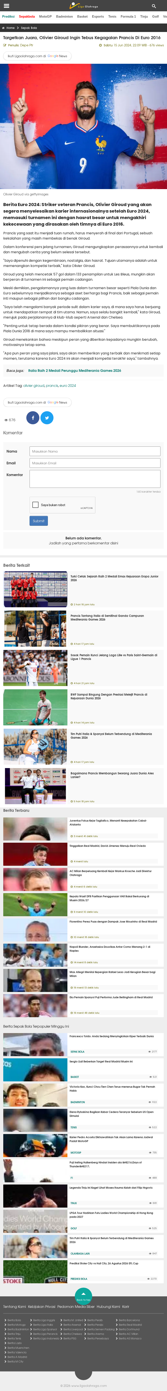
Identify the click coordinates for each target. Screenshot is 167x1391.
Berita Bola (14, 1320)
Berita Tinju (14, 1334)
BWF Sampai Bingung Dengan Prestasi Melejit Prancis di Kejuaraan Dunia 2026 (109, 696)
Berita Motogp (17, 1325)
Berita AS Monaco (130, 1338)
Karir (125, 1306)
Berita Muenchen (18, 1348)
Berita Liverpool (73, 1329)
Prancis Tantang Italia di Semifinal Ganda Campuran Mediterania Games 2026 (107, 617)
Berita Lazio (15, 1343)
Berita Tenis (14, 1338)
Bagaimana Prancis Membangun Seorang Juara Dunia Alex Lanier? (112, 775)
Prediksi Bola (79, 1279)
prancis (52, 385)
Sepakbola (27, 16)
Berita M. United (73, 1320)
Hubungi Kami (108, 1306)
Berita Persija (95, 1325)
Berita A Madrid (17, 1357)
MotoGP (45, 16)
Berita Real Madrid (130, 1325)
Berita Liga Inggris (44, 1320)
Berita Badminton (18, 1329)
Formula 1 (128, 16)
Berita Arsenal (72, 1325)
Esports (98, 16)
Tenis (112, 16)
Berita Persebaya (98, 1338)
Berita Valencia (17, 1352)
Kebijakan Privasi (41, 1306)
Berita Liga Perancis (45, 1334)
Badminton (64, 16)
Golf (155, 16)
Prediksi (8, 16)
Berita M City (15, 1361)
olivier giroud (33, 385)
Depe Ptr (26, 45)
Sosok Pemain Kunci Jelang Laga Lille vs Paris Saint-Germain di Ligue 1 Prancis (114, 657)
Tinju (144, 16)
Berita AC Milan (128, 1334)
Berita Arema (95, 1334)
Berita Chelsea (72, 1334)
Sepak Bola (77, 1052)
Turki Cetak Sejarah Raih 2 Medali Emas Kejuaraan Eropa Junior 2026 (114, 578)
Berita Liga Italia (43, 1325)
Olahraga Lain (80, 1253)
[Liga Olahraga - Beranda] (83, 5)
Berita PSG (69, 1338)
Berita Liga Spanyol (45, 1329)
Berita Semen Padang (101, 1329)
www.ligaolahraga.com (89, 1385)
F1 (72, 1178)
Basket (82, 16)
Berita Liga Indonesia (46, 1338)
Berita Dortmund (129, 1329)
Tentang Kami (14, 1306)
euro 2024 (68, 385)
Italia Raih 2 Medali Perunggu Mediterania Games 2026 (74, 370)
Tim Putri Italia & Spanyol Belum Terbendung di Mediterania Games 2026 (111, 736)
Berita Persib (95, 1320)
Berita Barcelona (129, 1320)
